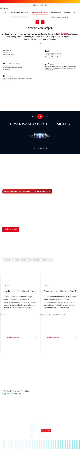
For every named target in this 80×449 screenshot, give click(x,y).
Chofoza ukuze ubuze (45, 430)
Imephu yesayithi (64, 442)
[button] (37, 447)
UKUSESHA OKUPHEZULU (45, 445)
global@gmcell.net (11, 385)
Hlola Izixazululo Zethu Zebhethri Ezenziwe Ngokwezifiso (27, 191)
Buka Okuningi (11, 229)
